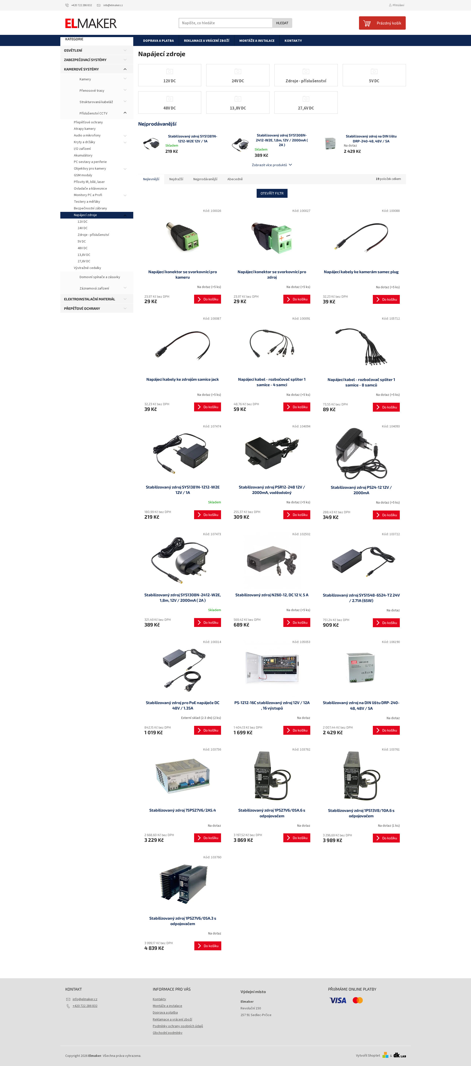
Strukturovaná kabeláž (96, 102)
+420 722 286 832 (85, 1005)
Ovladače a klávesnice (90, 188)
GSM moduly (83, 175)
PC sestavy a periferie (90, 161)
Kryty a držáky (84, 142)
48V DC (83, 248)
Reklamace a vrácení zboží (172, 1019)
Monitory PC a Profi (88, 195)
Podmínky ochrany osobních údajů (178, 1026)
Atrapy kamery (85, 128)
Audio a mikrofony (87, 135)
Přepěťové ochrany (88, 122)
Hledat (282, 23)
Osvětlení (73, 50)
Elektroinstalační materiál (89, 299)
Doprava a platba (165, 1012)
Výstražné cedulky (87, 268)
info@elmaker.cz (85, 999)
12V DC (83, 221)
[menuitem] (158, 40)
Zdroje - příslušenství (93, 234)
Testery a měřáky (87, 201)
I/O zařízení (82, 148)
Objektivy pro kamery (90, 168)
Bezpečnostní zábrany (90, 208)
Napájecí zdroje (85, 215)
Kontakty (159, 999)
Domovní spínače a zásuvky (99, 277)
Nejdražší (176, 179)
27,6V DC (84, 261)
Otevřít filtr (272, 193)
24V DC (83, 228)
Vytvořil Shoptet (368, 1055)
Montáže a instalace (167, 1005)
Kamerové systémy (81, 69)
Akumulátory (83, 155)
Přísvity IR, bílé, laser (89, 181)
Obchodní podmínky (167, 1032)
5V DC (82, 241)
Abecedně (235, 179)
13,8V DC (84, 254)
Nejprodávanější (205, 179)
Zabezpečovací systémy (85, 60)
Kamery (85, 79)
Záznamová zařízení (94, 288)
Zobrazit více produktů (269, 165)
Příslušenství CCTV (93, 113)
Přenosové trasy (91, 90)
